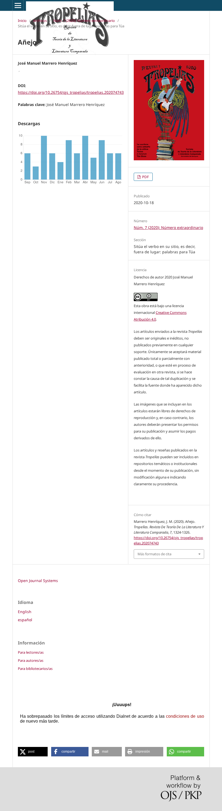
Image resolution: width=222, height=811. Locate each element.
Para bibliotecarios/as (35, 668)
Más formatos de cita (154, 553)
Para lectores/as (31, 652)
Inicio (22, 20)
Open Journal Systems (38, 580)
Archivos (40, 20)
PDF (145, 176)
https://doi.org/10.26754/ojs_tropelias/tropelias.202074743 (71, 92)
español (25, 619)
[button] (33, 751)
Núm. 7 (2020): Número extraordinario (84, 20)
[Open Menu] (17, 5)
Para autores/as (30, 660)
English (24, 611)
